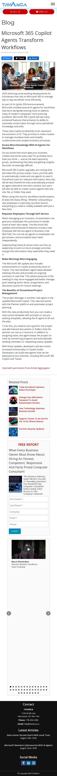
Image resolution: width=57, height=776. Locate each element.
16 (13, 690)
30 (21, 693)
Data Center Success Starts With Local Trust (28, 735)
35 (35, 693)
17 (16, 690)
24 (35, 690)
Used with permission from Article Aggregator (26, 368)
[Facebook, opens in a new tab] (23, 763)
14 (46, 686)
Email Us (42, 11)
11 (38, 686)
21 (27, 690)
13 (43, 686)
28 (46, 690)
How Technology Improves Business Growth (32, 409)
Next (48, 613)
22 (30, 690)
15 (10, 690)
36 (38, 693)
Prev (9, 613)
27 (43, 690)
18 (19, 690)
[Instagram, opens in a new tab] (33, 763)
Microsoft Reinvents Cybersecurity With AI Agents (28, 745)
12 (41, 686)
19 (21, 690)
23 (32, 690)
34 (32, 693)
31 (24, 693)
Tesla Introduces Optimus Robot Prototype (31, 388)
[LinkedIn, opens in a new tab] (28, 763)
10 (35, 686)
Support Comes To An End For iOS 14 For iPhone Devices (33, 420)
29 (19, 693)
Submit (15, 531)
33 (30, 693)
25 (38, 690)
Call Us (16, 11)
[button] (53, 4)
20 (24, 690)
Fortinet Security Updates (31, 428)
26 (41, 690)
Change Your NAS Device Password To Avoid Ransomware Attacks (30, 400)
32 (27, 693)
